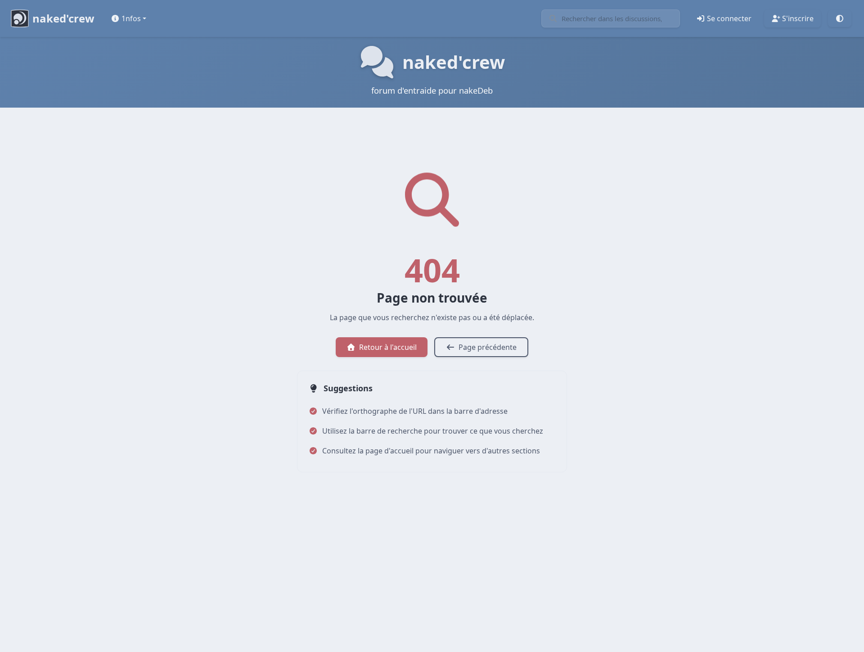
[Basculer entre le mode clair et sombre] (839, 18)
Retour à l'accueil (388, 347)
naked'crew (63, 18)
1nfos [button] (131, 18)
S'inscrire (798, 18)
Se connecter (729, 18)
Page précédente (488, 347)
